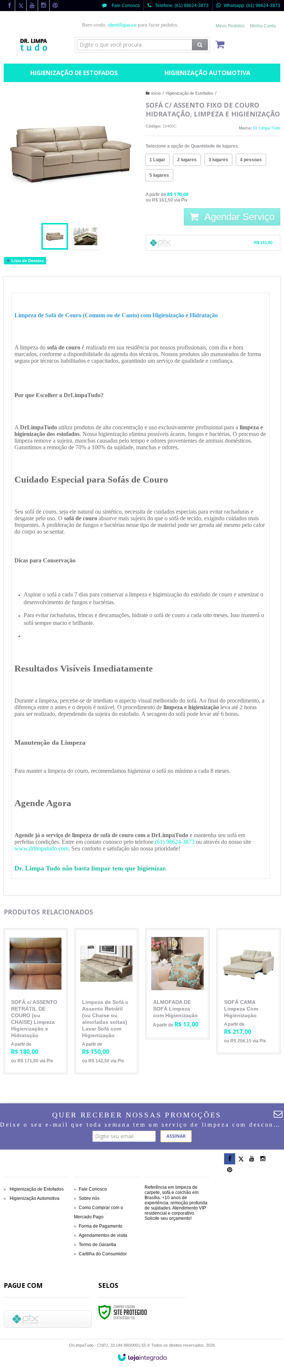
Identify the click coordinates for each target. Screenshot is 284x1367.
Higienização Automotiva (35, 1198)
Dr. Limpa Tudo (266, 128)
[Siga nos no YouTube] (251, 1159)
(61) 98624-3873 (175, 842)
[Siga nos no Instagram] (43, 6)
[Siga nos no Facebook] (9, 6)
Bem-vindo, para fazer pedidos (130, 25)
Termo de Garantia (97, 1244)
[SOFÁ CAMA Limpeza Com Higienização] (248, 991)
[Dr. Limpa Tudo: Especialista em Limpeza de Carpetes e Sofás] (35, 35)
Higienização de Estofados (189, 93)
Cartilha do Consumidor (103, 1253)
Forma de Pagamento (100, 1226)
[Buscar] (200, 44)
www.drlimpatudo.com (41, 848)
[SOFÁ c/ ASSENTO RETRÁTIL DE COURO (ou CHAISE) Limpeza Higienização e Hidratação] (35, 1001)
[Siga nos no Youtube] (32, 6)
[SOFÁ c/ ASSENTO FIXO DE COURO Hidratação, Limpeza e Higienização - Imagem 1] (54, 236)
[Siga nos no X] (20, 6)
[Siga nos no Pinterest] (55, 6)
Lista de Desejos (27, 260)
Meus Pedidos (230, 25)
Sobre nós (89, 1198)
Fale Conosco (125, 5)
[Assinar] (176, 1136)
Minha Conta (263, 25)
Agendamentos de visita (103, 1235)
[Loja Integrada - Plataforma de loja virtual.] (142, 1357)
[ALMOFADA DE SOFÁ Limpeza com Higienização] (177, 983)
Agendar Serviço (238, 216)
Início (156, 93)
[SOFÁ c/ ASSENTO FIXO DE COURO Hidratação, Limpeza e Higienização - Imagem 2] (85, 236)
